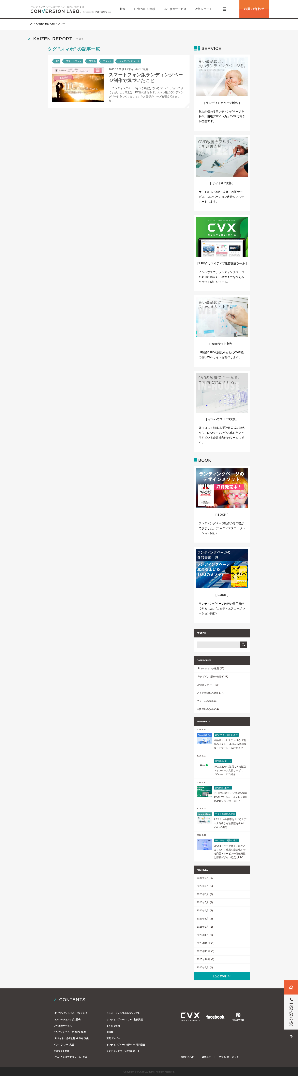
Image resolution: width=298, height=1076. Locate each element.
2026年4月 (203, 910)
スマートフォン (74, 61)
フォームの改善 (205, 701)
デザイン (107, 61)
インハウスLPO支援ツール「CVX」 (72, 1057)
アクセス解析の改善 (208, 693)
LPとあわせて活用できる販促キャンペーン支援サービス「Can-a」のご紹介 (230, 770)
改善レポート (203, 9)
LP (57, 61)
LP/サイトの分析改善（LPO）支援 (71, 1038)
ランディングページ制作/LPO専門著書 (125, 1044)
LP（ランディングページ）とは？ (71, 1013)
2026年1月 (203, 935)
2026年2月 (203, 926)
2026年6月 (203, 894)
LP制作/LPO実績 (144, 9)
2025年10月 (204, 959)
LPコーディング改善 (208, 668)
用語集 (109, 1032)
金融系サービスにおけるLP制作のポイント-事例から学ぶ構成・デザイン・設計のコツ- (230, 744)
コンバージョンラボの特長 (67, 1019)
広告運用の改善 (205, 709)
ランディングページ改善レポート (123, 1051)
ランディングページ (129, 61)
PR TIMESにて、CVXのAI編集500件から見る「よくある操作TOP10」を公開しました (230, 797)
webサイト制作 (61, 1051)
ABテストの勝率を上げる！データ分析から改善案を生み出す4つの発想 (230, 823)
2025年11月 (204, 951)
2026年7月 (203, 886)
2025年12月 (204, 943)
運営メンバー (113, 1038)
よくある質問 (113, 1026)
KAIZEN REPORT (45, 23)
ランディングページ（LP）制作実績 (124, 1019)
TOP (30, 23)
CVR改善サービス (175, 9)
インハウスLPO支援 (64, 1044)
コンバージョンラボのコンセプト (123, 1013)
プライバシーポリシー (230, 1057)
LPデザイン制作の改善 (135, 69)
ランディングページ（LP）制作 (70, 1032)
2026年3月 (203, 918)
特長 (122, 9)
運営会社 (206, 1057)
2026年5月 (203, 902)
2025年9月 (203, 967)
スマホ (92, 61)
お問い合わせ (187, 1057)
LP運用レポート (205, 684)
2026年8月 (203, 877)
